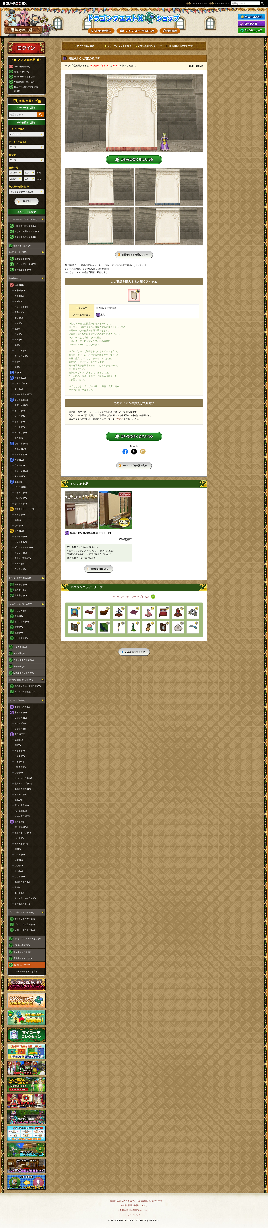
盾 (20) (18, 372)
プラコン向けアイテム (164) (21, 912)
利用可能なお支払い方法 (181, 46)
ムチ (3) (18, 340)
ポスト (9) (19, 893)
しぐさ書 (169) (20, 647)
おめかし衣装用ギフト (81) (21, 679)
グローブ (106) (21, 471)
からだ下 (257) (21, 443)
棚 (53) (18, 745)
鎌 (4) (17, 367)
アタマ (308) (20, 378)
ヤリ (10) (19, 318)
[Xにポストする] (134, 452)
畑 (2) (17, 887)
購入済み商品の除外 (19, 186)
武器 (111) (19, 285)
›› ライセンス (134, 1215)
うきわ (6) (19, 564)
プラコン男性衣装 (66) (25, 919)
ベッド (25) (20, 751)
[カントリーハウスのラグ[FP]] (134, 612)
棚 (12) (18, 849)
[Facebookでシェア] (125, 452)
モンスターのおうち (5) (25, 898)
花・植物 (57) (21, 811)
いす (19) (19, 860)
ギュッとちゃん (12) (24, 547)
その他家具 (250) (22, 816)
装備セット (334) (22, 259)
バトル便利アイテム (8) (25, 226)
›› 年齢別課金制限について (134, 1205)
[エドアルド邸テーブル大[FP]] (89, 612)
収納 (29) (19, 740)
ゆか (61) (19, 772)
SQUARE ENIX (15, 3)
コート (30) (20, 427)
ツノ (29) (19, 389)
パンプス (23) (21, 498)
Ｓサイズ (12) (21, 718)
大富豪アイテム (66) (22, 958)
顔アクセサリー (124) (24, 509)
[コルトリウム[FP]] (134, 627)
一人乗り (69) (21, 584)
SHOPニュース (251, 30)
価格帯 (12, 154)
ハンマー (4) (20, 350)
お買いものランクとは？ (150, 46)
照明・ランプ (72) (23, 833)
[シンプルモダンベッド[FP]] (163, 612)
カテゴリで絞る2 (17, 142)
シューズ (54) (21, 493)
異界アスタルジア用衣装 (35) (28, 686)
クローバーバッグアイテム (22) (23, 219)
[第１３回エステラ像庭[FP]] (119, 612)
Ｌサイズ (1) (20, 729)
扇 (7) (17, 345)
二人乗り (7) (20, 590)
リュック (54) (21, 542)
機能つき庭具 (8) (22, 882)
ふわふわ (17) (21, 536)
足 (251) (18, 482)
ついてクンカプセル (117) (20, 604)
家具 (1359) (20, 734)
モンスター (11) (22, 622)
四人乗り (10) (21, 595)
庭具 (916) (19, 822)
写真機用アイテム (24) (23, 673)
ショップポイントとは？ (119, 46)
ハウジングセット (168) (25, 264)
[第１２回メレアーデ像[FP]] (148, 612)
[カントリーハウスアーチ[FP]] (193, 612)
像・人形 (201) (21, 843)
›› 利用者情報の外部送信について (134, 1210)
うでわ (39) (20, 465)
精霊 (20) (19, 627)
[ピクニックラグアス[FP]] (74, 612)
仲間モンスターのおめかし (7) (27, 939)
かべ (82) (19, 871)
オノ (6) (18, 323)
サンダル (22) (21, 503)
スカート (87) (21, 454)
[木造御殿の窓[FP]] (163, 627)
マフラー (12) (21, 553)
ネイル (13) (20, 476)
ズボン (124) (20, 449)
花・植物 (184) (21, 827)
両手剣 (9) (19, 296)
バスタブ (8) (20, 767)
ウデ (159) (19, 460)
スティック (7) (21, 307)
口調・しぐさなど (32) (25, 930)
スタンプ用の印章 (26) (23, 660)
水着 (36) (19, 438)
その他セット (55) (23, 270)
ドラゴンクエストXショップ (134, 18)
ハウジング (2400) (17, 700)
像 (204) (18, 800)
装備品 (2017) (15, 278)
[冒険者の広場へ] (23, 30)
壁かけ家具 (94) (22, 805)
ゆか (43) (19, 865)
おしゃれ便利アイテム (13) (27, 231)
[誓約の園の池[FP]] (193, 627)
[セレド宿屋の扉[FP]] (74, 627)
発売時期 (13, 167)
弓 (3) (17, 361)
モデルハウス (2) (22, 707)
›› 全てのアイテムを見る (26, 971)
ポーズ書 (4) (19, 653)
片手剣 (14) (20, 290)
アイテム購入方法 (85, 46)
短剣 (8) (18, 301)
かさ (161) (19, 531)
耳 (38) (18, 520)
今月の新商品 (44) (22, 66)
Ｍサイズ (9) (20, 723)
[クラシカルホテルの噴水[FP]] (178, 627)
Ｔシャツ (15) (21, 432)
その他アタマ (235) (23, 394)
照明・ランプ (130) (23, 783)
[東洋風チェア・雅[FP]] (148, 627)
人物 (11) (19, 616)
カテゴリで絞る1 (17, 129)
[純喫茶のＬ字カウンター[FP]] (104, 612)
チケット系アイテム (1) (25, 237)
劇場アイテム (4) (21, 72)
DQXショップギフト (22, 965)
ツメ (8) (18, 334)
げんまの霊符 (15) (21, 945)
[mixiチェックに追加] (143, 452)
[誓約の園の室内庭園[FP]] (89, 627)
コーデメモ (251, 24)
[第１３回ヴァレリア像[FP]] (178, 612)
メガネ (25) (20, 514)
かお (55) (19, 525)
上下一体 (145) (21, 405)
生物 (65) (19, 632)
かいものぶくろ (251, 17)
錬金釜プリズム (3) (22, 952)
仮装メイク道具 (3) (22, 246)
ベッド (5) (19, 838)
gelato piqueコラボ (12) (24, 77)
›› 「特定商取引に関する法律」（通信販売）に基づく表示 (134, 1200)
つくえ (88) (20, 756)
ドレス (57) (20, 411)
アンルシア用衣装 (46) (25, 692)
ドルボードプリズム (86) (20, 578)
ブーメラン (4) (21, 356)
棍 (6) (17, 329)
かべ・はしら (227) (23, 778)
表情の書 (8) (19, 666)
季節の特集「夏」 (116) (24, 82)
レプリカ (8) (20, 611)
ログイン (26, 47)
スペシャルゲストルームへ (26, 984)
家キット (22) (21, 712)
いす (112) (19, 761)
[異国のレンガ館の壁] (134, 295)
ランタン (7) (20, 569)
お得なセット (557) (18, 252)
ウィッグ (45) (21, 383)
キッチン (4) (20, 794)
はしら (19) (20, 876)
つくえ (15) (20, 854)
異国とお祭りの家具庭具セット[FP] (90, 532)
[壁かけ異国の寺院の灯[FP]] (119, 627)
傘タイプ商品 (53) (23, 558)
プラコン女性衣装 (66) (25, 924)
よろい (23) (20, 422)
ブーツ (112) (20, 487)
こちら (120, 419)
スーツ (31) (20, 416)
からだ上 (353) (21, 400)
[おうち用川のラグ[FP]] (104, 627)
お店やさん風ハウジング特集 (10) (26, 89)
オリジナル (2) (21, 638)
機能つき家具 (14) (23, 789)
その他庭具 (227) (22, 904)
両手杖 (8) (19, 312)
